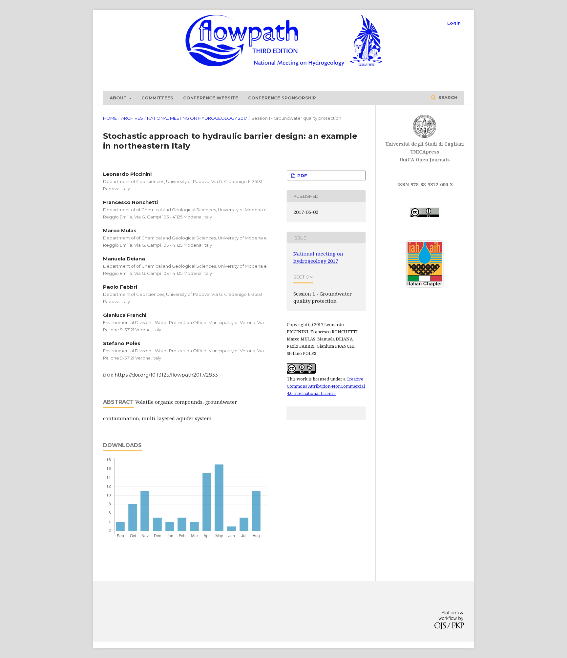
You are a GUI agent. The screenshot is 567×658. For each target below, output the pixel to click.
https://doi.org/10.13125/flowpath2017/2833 (166, 375)
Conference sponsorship (282, 97)
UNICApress (424, 152)
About (119, 97)
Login (454, 23)
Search (447, 97)
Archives (132, 118)
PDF (301, 175)
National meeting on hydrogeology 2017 (197, 118)
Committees (157, 97)
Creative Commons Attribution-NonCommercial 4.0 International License (326, 386)
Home (110, 118)
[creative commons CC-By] (424, 216)
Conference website (210, 97)
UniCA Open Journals (425, 159)
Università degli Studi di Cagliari (424, 144)
